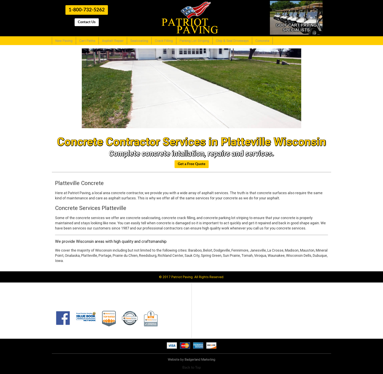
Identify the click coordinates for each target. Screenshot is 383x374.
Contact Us (206, 333)
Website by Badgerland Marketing (191, 359)
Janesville (258, 250)
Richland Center (170, 255)
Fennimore (239, 250)
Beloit (207, 250)
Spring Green (211, 255)
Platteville (89, 255)
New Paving (64, 41)
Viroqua (260, 255)
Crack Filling (164, 41)
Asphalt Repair (113, 41)
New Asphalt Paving (213, 301)
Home (202, 297)
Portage (105, 255)
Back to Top (191, 367)
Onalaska (72, 255)
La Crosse (275, 250)
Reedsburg (147, 255)
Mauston (307, 250)
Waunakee (276, 255)
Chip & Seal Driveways (232, 41)
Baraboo (195, 250)
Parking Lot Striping (194, 41)
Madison (292, 250)
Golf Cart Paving (210, 305)
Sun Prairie (231, 255)
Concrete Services (212, 329)
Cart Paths (87, 41)
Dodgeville (222, 250)
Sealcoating (139, 41)
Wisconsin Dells (298, 255)
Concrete (262, 41)
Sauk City (192, 255)
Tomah (247, 255)
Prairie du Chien (125, 255)
